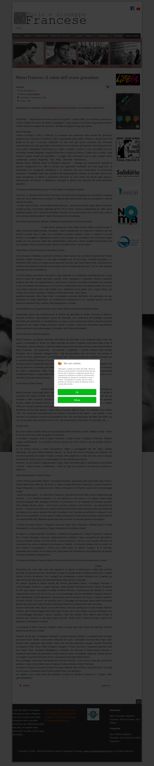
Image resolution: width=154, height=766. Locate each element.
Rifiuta (77, 399)
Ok (77, 392)
